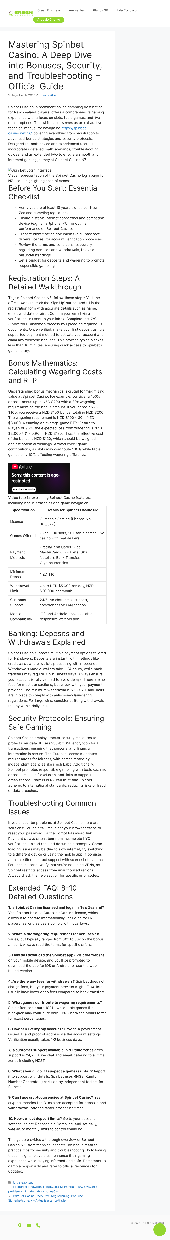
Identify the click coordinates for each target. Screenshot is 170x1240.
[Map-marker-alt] (20, 1225)
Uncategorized (23, 1182)
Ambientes (77, 10)
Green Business (49, 10)
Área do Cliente (48, 20)
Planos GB (100, 10)
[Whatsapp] (48, 1225)
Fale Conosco (127, 10)
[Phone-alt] (38, 1225)
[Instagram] (10, 1225)
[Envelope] (29, 1225)
